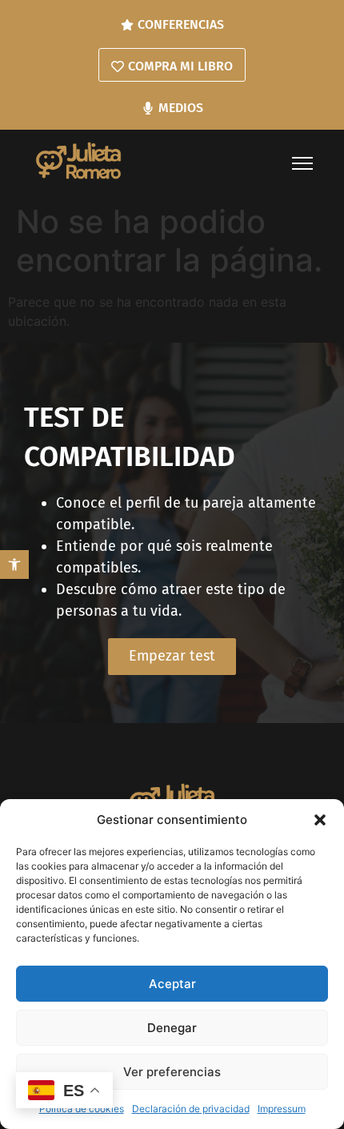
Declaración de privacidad (191, 1109)
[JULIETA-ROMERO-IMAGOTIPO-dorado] (78, 160)
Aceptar (172, 983)
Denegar (172, 1027)
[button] (14, 564)
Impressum (282, 1109)
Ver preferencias (172, 1071)
